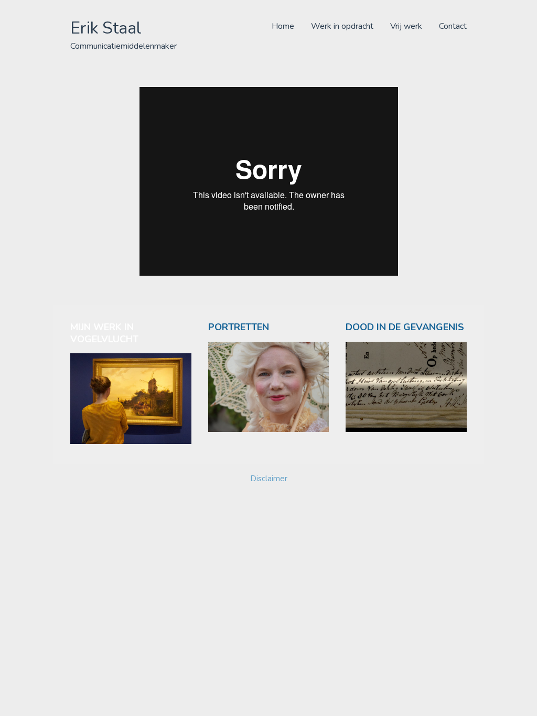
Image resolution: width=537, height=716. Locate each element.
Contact (453, 26)
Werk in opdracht (342, 26)
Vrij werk (406, 26)
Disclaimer (268, 478)
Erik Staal (106, 28)
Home (283, 26)
